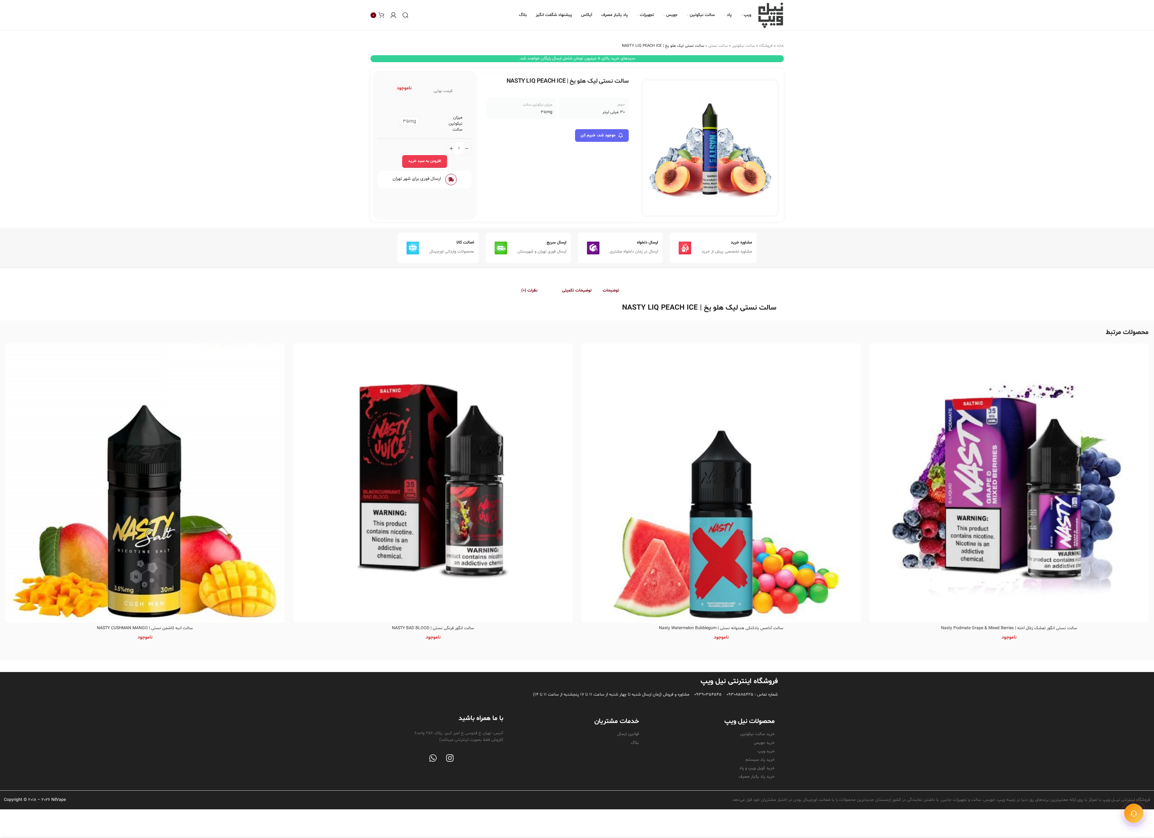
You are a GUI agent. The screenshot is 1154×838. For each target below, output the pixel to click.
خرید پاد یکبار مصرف (757, 776)
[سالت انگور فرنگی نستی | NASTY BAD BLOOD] (433, 483)
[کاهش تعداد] (467, 148)
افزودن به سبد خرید (424, 161)
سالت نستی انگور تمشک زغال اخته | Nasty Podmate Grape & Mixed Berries (1009, 628)
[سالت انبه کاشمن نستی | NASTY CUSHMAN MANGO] (145, 483)
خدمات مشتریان (616, 721)
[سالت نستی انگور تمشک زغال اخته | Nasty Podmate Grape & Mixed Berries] (1009, 483)
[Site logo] (770, 15)
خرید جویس (764, 743)
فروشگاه (766, 46)
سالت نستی (718, 46)
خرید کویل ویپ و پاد (757, 768)
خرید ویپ (766, 751)
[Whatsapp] (432, 758)
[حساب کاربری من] (393, 15)
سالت (767, 308)
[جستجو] (405, 15)
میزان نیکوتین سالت (456, 123)
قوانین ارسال (628, 734)
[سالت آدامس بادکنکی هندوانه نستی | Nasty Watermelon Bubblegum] (721, 483)
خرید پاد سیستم (760, 760)
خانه (780, 46)
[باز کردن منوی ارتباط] (1133, 813)
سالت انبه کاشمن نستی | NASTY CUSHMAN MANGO (145, 628)
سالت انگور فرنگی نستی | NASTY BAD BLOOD (433, 628)
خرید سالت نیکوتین (757, 734)
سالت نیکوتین (743, 46)
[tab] (618, 290)
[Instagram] (449, 758)
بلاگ (635, 743)
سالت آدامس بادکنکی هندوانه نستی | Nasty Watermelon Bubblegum (721, 628)
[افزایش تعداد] (451, 148)
